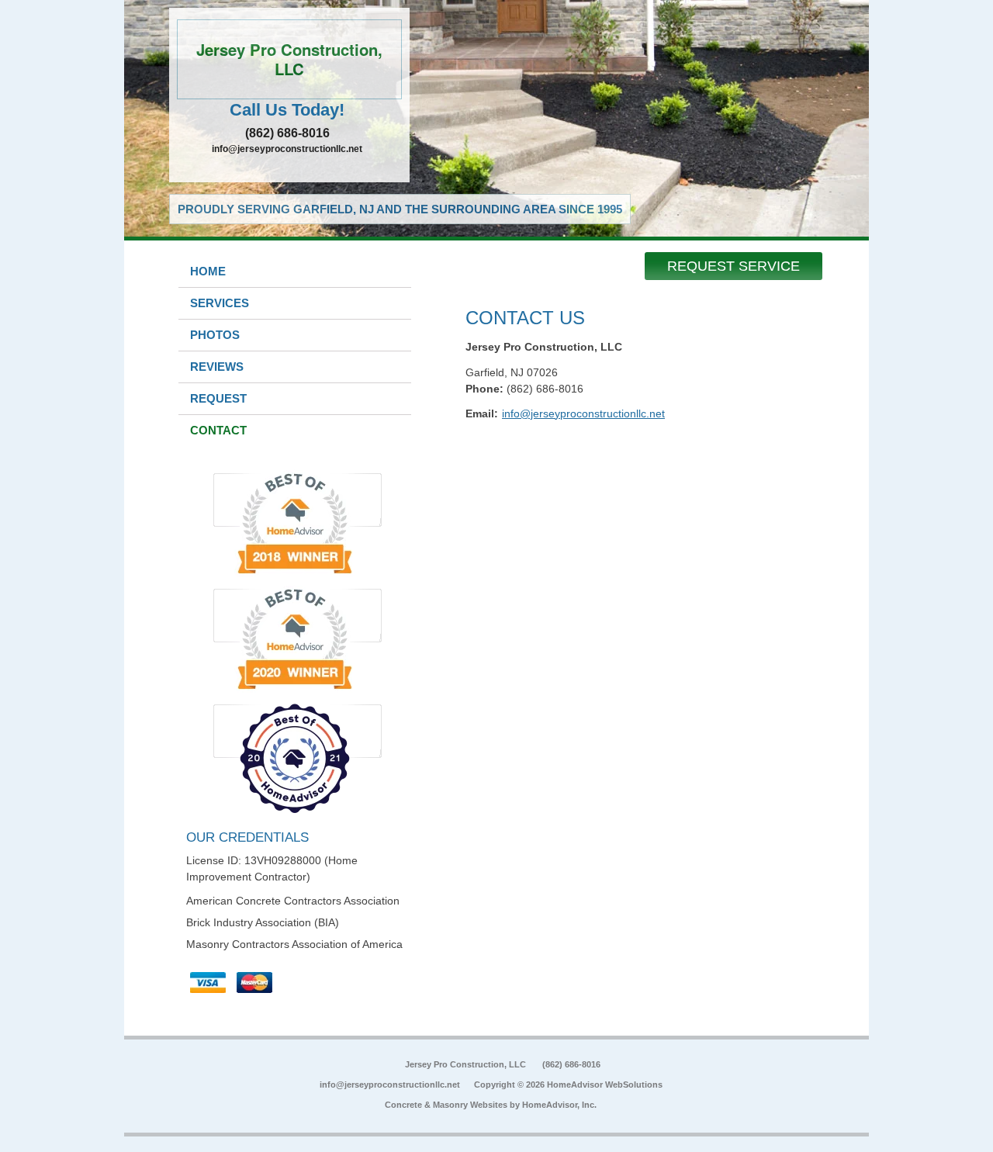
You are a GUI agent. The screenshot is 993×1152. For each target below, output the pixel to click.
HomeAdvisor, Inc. (559, 1104)
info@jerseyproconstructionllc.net (287, 149)
